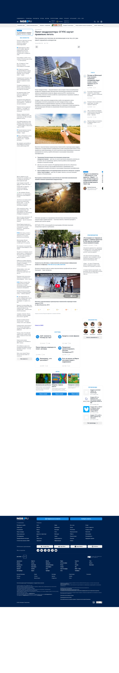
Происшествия (73, 531)
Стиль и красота (89, 527)
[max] (48, 550)
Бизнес (38, 527)
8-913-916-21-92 (52, 264)
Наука (55, 536)
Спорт (86, 525)
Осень (71, 527)
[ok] (45, 550)
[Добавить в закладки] (36, 46)
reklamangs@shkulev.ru (64, 583)
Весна (38, 529)
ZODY (82, 18)
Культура (56, 529)
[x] (52, 550)
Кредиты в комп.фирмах (70, 336)
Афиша (61, 18)
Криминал (57, 527)
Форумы (47, 18)
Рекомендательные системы (66, 597)
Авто (38, 525)
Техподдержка (20, 536)
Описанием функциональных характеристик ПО (69, 589)
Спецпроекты (88, 536)
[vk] (41, 550)
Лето (55, 531)
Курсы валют (73, 18)
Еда (37, 536)
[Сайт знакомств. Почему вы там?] (38, 339)
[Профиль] (101, 22)
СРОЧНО (19, 30)
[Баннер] (57, 25)
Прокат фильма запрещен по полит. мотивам (46, 348)
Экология (87, 531)
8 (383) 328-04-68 (60, 264)
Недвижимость (21, 18)
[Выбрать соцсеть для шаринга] (78, 46)
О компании (20, 529)
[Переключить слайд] (78, 378)
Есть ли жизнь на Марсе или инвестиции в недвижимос (70, 360)
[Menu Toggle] (17, 22)
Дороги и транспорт (41, 534)
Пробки (60, 21)
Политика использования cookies (67, 595)
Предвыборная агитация (23, 538)
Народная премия (89, 538)
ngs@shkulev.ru (32, 593)
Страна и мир (88, 529)
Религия (72, 538)
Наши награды (20, 531)
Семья (71, 540)
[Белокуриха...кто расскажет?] (38, 362)
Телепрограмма (54, 18)
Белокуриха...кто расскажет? (46, 359)
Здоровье (39, 540)
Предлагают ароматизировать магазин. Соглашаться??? (68, 349)
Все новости (24, 38)
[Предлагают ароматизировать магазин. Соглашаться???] (60, 350)
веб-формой (39, 595)
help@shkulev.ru (26, 595)
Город (38, 531)
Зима (55, 525)
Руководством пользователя (66, 588)
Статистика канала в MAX (23, 540)
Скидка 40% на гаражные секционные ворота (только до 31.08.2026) (23, 188)
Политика (72, 529)
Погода (42, 18)
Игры (79, 18)
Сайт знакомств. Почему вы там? (45, 336)
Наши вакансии (21, 534)
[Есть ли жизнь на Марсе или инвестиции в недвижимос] (60, 362)
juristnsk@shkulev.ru (48, 594)
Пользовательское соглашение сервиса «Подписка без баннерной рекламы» (75, 599)
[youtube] (56, 550)
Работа (71, 534)
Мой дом (56, 534)
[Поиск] (94, 22)
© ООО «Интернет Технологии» (23, 602)
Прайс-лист (19, 527)
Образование (57, 540)
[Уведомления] (98, 22)
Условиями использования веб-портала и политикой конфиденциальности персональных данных (79, 590)
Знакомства (36, 18)
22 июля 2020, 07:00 (39, 43)
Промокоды (29, 18)
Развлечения (73, 536)
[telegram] (38, 550)
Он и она (72, 525)
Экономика (88, 534)
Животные (39, 538)
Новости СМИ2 (39, 325)
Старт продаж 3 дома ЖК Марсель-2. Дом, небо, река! (23, 183)
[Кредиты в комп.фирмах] (60, 339)
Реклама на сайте (21, 525)
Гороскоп (66, 18)
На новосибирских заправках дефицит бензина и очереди (24, 33)
